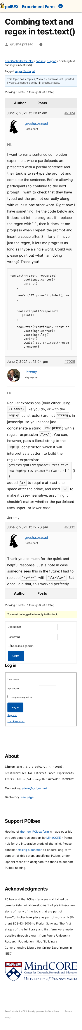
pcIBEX (12, 6)
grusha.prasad (21, 44)
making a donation (29, 849)
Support (51, 61)
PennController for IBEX (19, 61)
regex (18, 71)
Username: (14, 626)
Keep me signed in (22, 645)
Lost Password (15, 721)
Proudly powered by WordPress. (44, 1011)
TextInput (29, 71)
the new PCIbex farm (34, 831)
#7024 (70, 113)
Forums (40, 61)
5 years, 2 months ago (20, 82)
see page (27, 797)
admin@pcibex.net (34, 788)
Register (12, 715)
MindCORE (53, 837)
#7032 (70, 527)
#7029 (70, 361)
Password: (14, 636)
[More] (60, 6)
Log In (15, 655)
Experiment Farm (38, 6)
